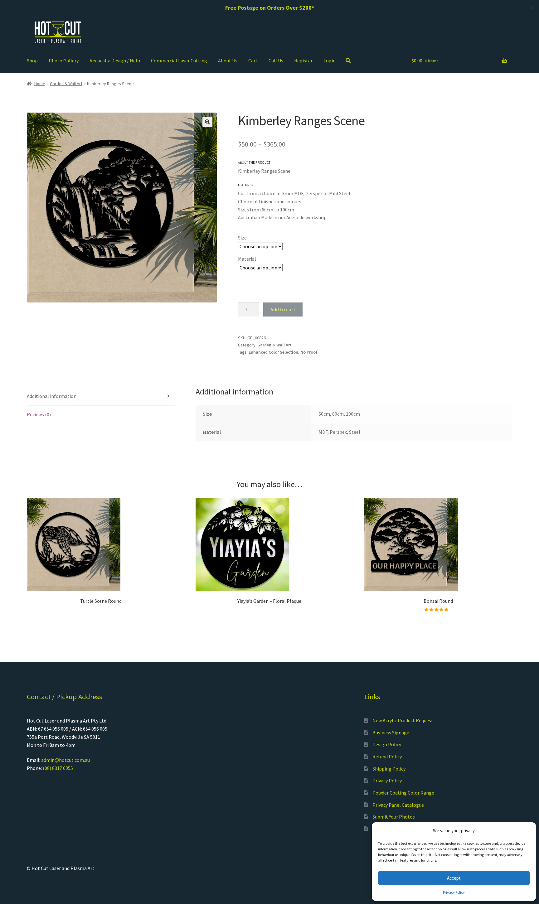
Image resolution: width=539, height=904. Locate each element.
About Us (227, 60)
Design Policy (386, 744)
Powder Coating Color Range (403, 793)
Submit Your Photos (393, 817)
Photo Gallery (64, 60)
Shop (32, 60)
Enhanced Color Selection (273, 352)
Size (242, 237)
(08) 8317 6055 (58, 768)
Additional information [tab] (51, 396)
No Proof (309, 352)
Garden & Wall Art (66, 83)
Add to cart (282, 309)
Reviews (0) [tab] (39, 414)
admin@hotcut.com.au (65, 760)
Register (303, 60)
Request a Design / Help (115, 60)
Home (39, 83)
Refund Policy (387, 756)
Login (329, 60)
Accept (454, 878)
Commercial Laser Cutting (179, 60)
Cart (253, 60)
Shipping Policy (388, 769)
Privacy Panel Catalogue (398, 805)
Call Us (276, 60)
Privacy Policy (454, 892)
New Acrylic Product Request (402, 720)
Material (247, 259)
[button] (207, 122)
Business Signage (390, 732)
